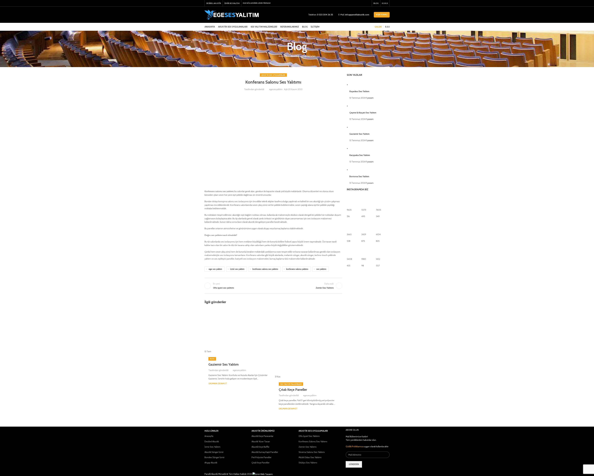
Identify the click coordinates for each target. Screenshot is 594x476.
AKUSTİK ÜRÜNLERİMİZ (263, 430)
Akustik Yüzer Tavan (261, 441)
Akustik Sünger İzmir (214, 452)
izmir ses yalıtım (237, 269)
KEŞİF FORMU (381, 14)
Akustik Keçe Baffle (260, 446)
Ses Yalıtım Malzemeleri (291, 384)
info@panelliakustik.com (357, 14)
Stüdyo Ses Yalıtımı (308, 462)
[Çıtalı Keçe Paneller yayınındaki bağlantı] (308, 343)
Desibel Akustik (212, 441)
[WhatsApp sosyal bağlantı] (368, 3)
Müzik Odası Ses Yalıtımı (310, 457)
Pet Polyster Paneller (261, 457)
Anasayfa (283, 56)
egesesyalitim (275, 89)
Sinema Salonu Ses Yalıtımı (312, 452)
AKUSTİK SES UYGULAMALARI (313, 430)
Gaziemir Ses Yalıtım (223, 364)
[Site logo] (232, 14)
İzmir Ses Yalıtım (212, 446)
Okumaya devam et (217, 383)
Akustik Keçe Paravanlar (262, 436)
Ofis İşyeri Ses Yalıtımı (309, 436)
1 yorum (369, 97)
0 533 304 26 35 (325, 14)
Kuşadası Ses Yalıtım (359, 91)
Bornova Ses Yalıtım (359, 176)
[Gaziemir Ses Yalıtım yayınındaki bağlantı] (238, 330)
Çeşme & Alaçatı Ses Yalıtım (362, 112)
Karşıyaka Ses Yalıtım (359, 155)
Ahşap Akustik (211, 462)
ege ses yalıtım (215, 269)
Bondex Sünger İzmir (214, 457)
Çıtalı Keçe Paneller (293, 389)
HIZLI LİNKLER (211, 430)
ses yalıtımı (321, 269)
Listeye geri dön (273, 286)
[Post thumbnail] (355, 84)
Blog (212, 359)
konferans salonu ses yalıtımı (265, 269)
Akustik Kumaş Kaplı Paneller (265, 452)
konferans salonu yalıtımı (297, 269)
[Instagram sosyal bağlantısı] (364, 3)
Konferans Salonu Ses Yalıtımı (313, 441)
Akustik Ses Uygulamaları (303, 56)
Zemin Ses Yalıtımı (307, 446)
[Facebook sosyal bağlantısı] (360, 3)
